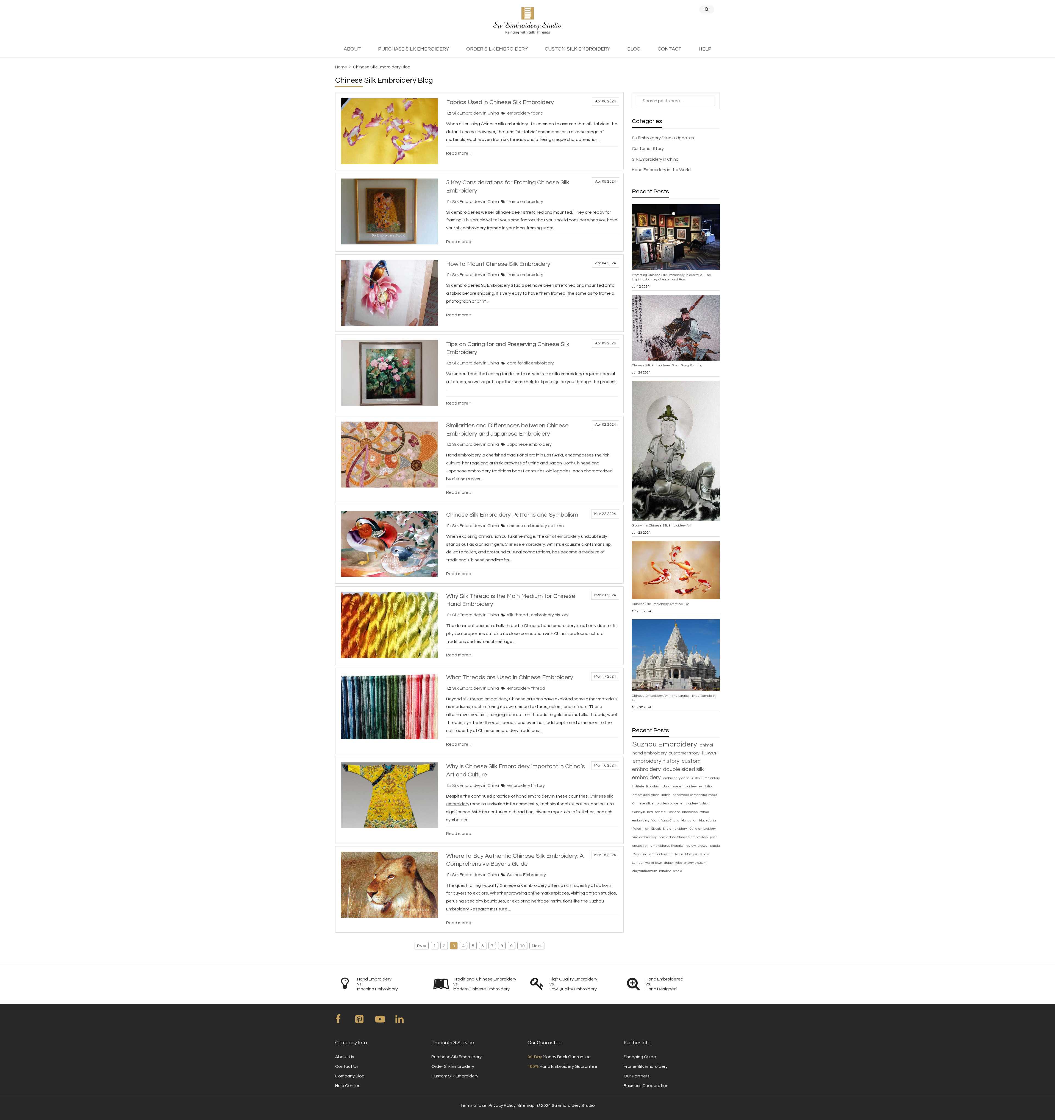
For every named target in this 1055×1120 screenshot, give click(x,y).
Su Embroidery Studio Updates (663, 138)
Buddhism (654, 786)
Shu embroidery (675, 829)
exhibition (706, 786)
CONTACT (670, 49)
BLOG (633, 49)
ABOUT (352, 49)
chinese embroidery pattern (535, 525)
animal (706, 745)
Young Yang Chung (665, 820)
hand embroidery (650, 753)
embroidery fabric (525, 113)
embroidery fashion (694, 803)
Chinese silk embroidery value (655, 803)
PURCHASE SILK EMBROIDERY (413, 49)
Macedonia (707, 820)
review (691, 846)
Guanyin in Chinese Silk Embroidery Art (661, 525)
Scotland (674, 812)
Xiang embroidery (702, 829)
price (714, 837)
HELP (705, 49)
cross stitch (640, 846)
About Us (344, 1057)
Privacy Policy (501, 1105)
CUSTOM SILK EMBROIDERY (577, 49)
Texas (679, 854)
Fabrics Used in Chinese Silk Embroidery (500, 102)
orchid (677, 871)
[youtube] (385, 1021)
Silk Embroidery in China (475, 113)
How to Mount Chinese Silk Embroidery (498, 264)
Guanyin (639, 812)
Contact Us (347, 1066)
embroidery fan (661, 854)
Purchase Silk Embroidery (456, 1057)
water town (654, 863)
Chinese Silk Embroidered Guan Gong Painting (667, 365)
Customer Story (648, 148)
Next (537, 946)
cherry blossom (695, 863)
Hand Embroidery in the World (661, 170)
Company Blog (350, 1076)
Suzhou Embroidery (526, 875)
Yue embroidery (644, 837)
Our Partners (636, 1076)
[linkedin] (405, 1021)
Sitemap (526, 1105)
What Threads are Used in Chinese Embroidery (509, 677)
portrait (660, 812)
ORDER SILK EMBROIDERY (497, 49)
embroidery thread (526, 688)
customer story (684, 753)
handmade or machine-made (695, 795)
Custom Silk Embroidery (454, 1076)
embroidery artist (676, 778)
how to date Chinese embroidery (684, 837)
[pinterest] (364, 1021)
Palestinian (641, 829)
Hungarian (689, 820)
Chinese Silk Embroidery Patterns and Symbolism (512, 515)
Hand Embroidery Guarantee (562, 1066)
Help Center (347, 1085)
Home (341, 67)
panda (715, 846)
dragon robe (673, 863)
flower (709, 753)
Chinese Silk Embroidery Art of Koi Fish (661, 604)
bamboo (665, 871)
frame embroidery (525, 201)
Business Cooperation (646, 1085)
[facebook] (344, 1021)
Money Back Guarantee (559, 1057)
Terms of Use (473, 1105)
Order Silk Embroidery (452, 1066)
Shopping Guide (640, 1057)
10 (522, 946)
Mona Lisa (640, 854)
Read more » (458, 153)
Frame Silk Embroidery (646, 1066)
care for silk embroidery (530, 363)
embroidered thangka (667, 846)
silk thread (518, 615)
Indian (666, 795)
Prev (421, 946)
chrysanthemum (645, 871)
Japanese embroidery (529, 444)
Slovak (656, 829)
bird (650, 812)
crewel (703, 846)
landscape (690, 812)
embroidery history (549, 615)
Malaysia (692, 854)
